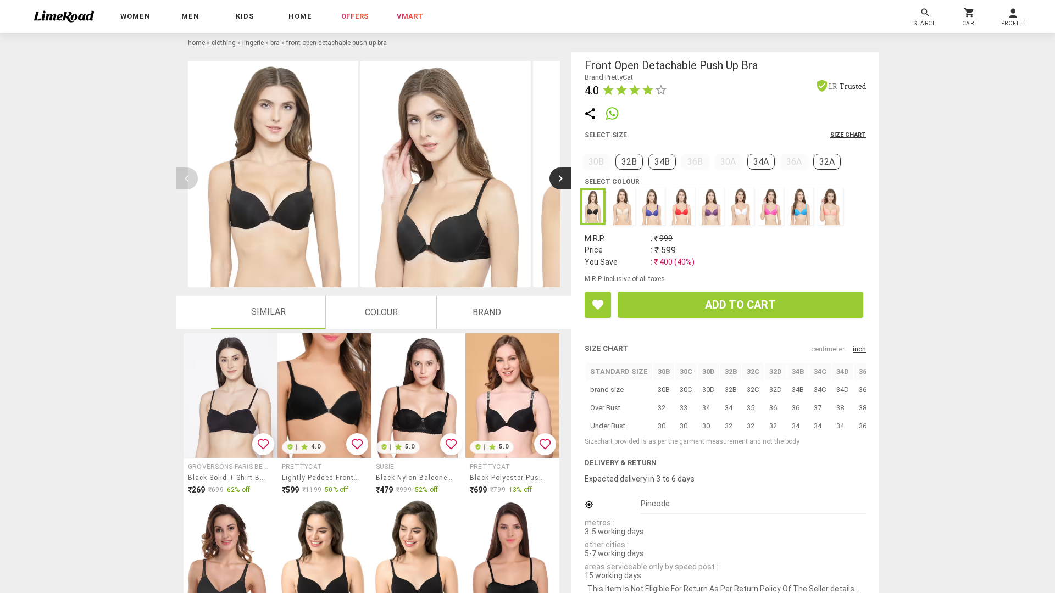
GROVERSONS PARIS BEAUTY (229, 467)
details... (844, 588)
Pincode (655, 503)
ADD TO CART (740, 304)
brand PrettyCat (609, 77)
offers (355, 16)
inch (859, 349)
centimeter (828, 349)
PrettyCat (302, 467)
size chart (848, 134)
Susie (385, 467)
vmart (410, 16)
